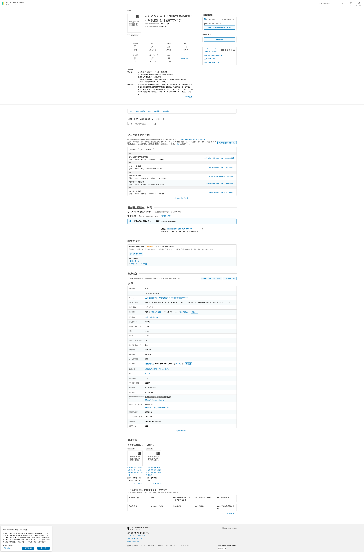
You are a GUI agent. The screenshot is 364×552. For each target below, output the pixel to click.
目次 (131, 111)
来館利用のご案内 (166, 216)
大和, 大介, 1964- (156, 312)
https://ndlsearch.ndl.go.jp (154, 400)
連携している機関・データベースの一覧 (193, 139)
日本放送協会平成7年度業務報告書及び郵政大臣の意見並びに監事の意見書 (153, 471)
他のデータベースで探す (213, 62)
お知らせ (160, 546)
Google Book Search (137, 263)
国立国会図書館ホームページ (136, 546)
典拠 (193, 312)
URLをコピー (215, 51)
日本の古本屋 (135, 261)
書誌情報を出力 (210, 59)
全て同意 (43, 548)
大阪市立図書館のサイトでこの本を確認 (221, 167)
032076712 (184, 312)
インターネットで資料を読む (136, 536)
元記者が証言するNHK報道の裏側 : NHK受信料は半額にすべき (166, 298)
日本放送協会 (149, 364)
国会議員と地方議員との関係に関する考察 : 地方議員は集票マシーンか (135, 471)
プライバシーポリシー (172, 546)
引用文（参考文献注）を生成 (214, 55)
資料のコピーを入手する (134, 538)
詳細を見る (184, 58)
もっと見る (137, 483)
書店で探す (219, 39)
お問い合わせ (152, 546)
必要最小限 (28, 548)
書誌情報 (157, 111)
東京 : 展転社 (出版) (151, 317)
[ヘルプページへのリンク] (137, 35)
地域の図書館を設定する (226, 143)
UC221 (147, 373)
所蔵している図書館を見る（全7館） (219, 27)
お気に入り (207, 51)
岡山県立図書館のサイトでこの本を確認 (221, 177)
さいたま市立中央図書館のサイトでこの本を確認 (218, 158)
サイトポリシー (185, 546)
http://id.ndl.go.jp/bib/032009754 (157, 407)
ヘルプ (351, 5)
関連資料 (166, 111)
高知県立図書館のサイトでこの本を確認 (221, 192)
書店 (149, 111)
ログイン (358, 5)
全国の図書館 (140, 111)
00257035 (178, 364)
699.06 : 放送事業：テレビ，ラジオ (157, 369)
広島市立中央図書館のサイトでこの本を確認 (219, 183)
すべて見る (188, 97)
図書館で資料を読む (133, 541)
